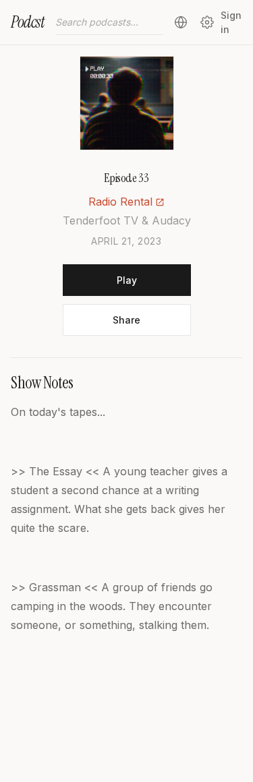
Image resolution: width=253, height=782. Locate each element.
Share (126, 320)
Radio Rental (120, 201)
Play (127, 280)
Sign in (231, 22)
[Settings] (206, 22)
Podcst (28, 21)
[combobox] (109, 22)
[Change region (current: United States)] (181, 22)
